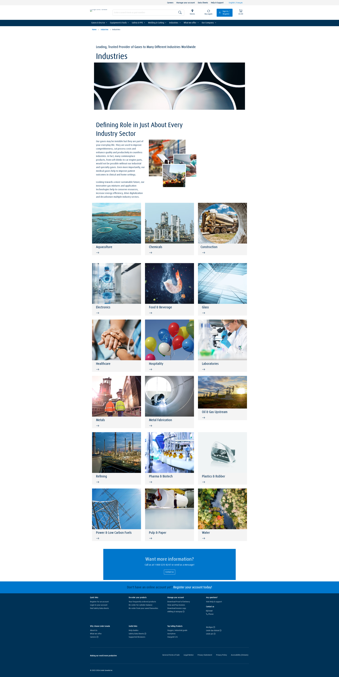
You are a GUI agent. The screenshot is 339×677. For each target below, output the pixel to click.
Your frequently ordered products (142, 602)
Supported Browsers (137, 637)
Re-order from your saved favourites (143, 608)
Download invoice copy (176, 608)
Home (94, 30)
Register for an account (99, 602)
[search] (148, 13)
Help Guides (133, 630)
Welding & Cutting (156, 23)
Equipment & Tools (118, 23)
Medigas (209, 627)
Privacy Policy (221, 655)
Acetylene (171, 634)
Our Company (208, 23)
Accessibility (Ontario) (239, 655)
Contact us (169, 572)
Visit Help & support (214, 602)
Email (210, 611)
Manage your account (185, 3)
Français (239, 3)
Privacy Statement (205, 655)
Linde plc (210, 634)
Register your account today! (192, 587)
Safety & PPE (137, 23)
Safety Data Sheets (136, 634)
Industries (174, 23)
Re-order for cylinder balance (140, 605)
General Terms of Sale (171, 655)
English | (232, 3)
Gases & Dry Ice (98, 23)
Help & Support (217, 3)
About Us (93, 630)
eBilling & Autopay (175, 612)
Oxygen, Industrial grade (177, 630)
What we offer (190, 23)
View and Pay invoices (176, 605)
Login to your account (98, 605)
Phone (211, 614)
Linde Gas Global (213, 631)
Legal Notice (189, 655)
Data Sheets (203, 3)
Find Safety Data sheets (99, 608)
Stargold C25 (172, 637)
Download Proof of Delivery (178, 602)
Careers (170, 3)
